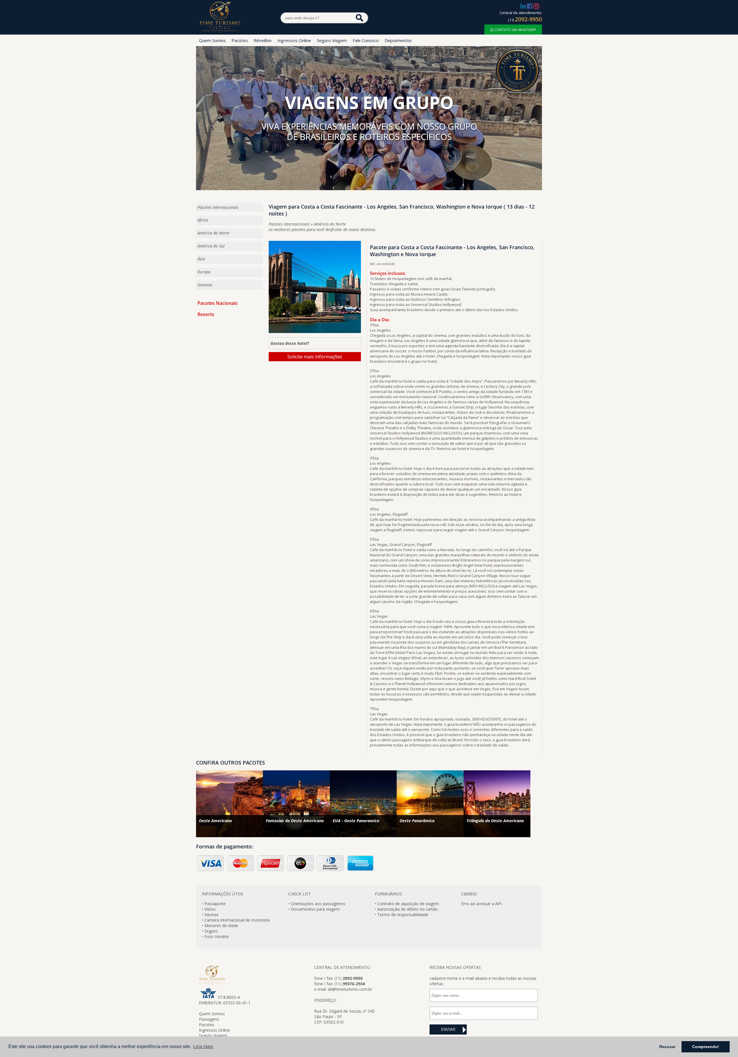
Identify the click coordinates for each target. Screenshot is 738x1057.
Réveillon (263, 40)
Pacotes (239, 40)
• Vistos (209, 909)
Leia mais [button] (203, 1046)
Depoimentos (398, 40)
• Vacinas (210, 914)
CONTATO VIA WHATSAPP (514, 29)
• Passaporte (214, 903)
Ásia (201, 259)
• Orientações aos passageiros (316, 903)
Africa (202, 220)
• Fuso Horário (215, 936)
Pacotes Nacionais (217, 303)
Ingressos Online (294, 40)
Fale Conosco (366, 40)
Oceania (204, 285)
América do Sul (211, 246)
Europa (203, 272)
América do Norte (213, 233)
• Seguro (210, 931)
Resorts (205, 314)
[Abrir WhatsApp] (14, 1042)
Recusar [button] (667, 1046)
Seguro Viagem (332, 40)
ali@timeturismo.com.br (350, 989)
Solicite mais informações (314, 356)
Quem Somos (212, 40)
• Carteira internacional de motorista (236, 920)
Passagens (209, 1019)
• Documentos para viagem (314, 909)
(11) (525, 19)
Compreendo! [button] (705, 1046)
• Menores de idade (220, 925)
